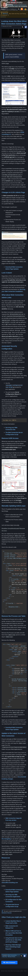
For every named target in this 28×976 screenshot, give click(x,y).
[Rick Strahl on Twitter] (18, 9)
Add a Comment (10, 962)
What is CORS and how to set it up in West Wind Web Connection (13, 933)
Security (4, 956)
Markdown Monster (7, 913)
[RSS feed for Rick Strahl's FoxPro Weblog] (22, 9)
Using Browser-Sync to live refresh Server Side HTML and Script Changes (13, 940)
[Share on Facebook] (25, 26)
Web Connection (12, 955)
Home (3, 9)
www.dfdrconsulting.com (10, 882)
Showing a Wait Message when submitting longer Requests (13, 947)
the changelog (6, 839)
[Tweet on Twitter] (22, 26)
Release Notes (11, 956)
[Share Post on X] (21, 955)
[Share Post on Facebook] (24, 955)
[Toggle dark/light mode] (25, 9)
